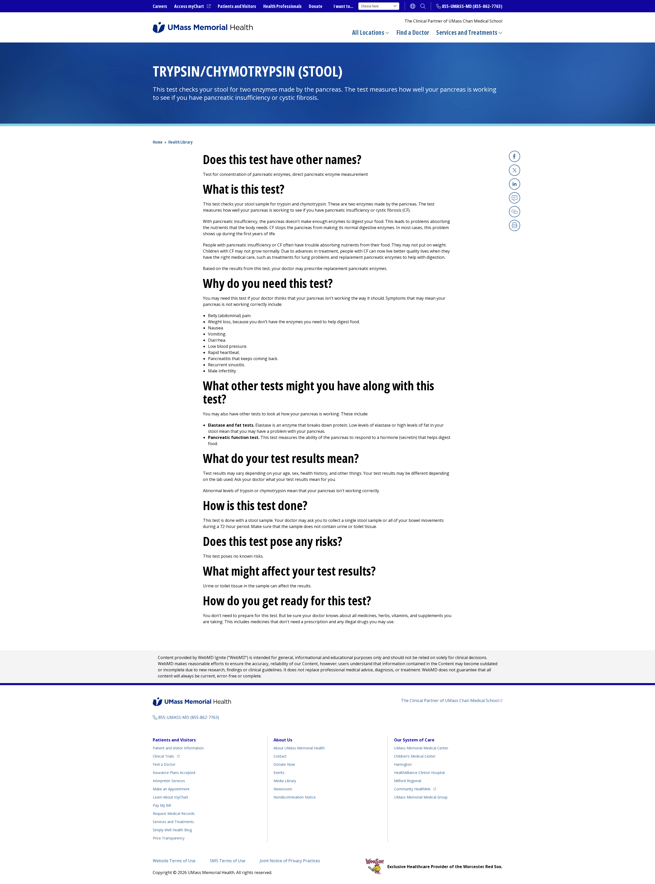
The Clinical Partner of (451, 700)
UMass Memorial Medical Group (420, 797)
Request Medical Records (174, 813)
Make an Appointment (171, 788)
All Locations (368, 32)
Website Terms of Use (174, 861)
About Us (283, 740)
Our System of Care (414, 740)
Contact (280, 756)
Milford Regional (407, 780)
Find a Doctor (412, 32)
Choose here (370, 6)
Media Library (285, 780)
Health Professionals (282, 6)
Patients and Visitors (237, 6)
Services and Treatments (466, 32)
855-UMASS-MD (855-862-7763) (472, 6)
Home (157, 142)
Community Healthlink (412, 788)
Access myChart (192, 6)
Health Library (180, 142)
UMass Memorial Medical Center (421, 748)
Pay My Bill (162, 805)
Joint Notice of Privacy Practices (290, 861)
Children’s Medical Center (414, 756)
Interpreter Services (169, 780)
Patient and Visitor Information (178, 748)
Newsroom (283, 788)
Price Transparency (168, 838)
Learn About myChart (170, 797)
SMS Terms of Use (227, 861)
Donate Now (284, 764)
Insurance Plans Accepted (174, 772)
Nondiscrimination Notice (295, 797)
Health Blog (172, 829)
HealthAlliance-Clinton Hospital (419, 772)
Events (279, 772)
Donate (315, 6)
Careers (160, 6)
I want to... (343, 6)
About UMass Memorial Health (299, 748)
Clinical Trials (166, 756)
